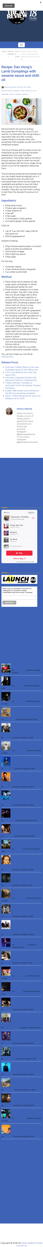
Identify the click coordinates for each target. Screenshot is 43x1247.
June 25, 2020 (25, 87)
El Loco (33, 91)
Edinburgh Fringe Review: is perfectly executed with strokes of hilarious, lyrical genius (20, 797)
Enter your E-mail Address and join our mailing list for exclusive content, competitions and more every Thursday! (18, 590)
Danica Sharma (10, 87)
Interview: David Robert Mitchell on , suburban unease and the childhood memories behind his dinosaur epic (20, 729)
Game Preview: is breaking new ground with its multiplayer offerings (26, 745)
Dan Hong (25, 91)
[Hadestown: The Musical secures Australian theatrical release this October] (5, 986)
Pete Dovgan (20, 701)
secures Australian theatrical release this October (25, 986)
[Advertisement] (21, 33)
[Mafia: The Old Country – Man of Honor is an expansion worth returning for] (5, 893)
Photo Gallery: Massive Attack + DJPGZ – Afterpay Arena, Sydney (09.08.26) (26, 696)
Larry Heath (8, 805)
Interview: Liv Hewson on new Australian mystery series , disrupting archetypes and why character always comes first (21, 861)
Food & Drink (6, 91)
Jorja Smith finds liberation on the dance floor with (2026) (26, 970)
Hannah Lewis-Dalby (11, 1028)
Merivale (4, 94)
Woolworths (7, 357)
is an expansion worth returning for (27, 893)
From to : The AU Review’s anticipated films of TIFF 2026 (26, 843)
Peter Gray (8, 737)
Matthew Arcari (9, 719)
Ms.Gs (11, 94)
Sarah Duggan (20, 670)
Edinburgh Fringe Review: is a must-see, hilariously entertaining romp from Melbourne (20, 926)
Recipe (18, 94)
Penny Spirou (9, 836)
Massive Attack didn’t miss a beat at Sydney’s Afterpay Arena (25, 680)
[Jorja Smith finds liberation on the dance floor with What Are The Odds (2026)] (5, 971)
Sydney (25, 94)
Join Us (23, 1246)
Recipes (16, 91)
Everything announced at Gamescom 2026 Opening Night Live (24, 1113)
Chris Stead (19, 686)
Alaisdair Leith (9, 1090)
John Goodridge (21, 945)
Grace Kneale (20, 976)
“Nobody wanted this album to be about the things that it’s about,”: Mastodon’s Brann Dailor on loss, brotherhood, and (21, 1019)
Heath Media (27, 1243)
